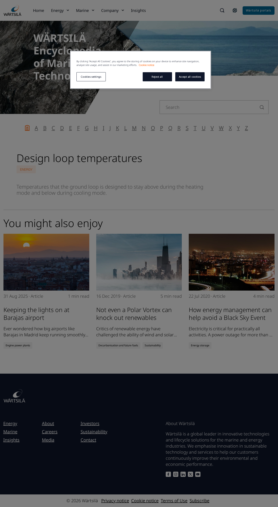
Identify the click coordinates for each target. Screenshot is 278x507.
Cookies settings (91, 76)
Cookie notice (146, 65)
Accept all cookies (190, 76)
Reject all (157, 76)
